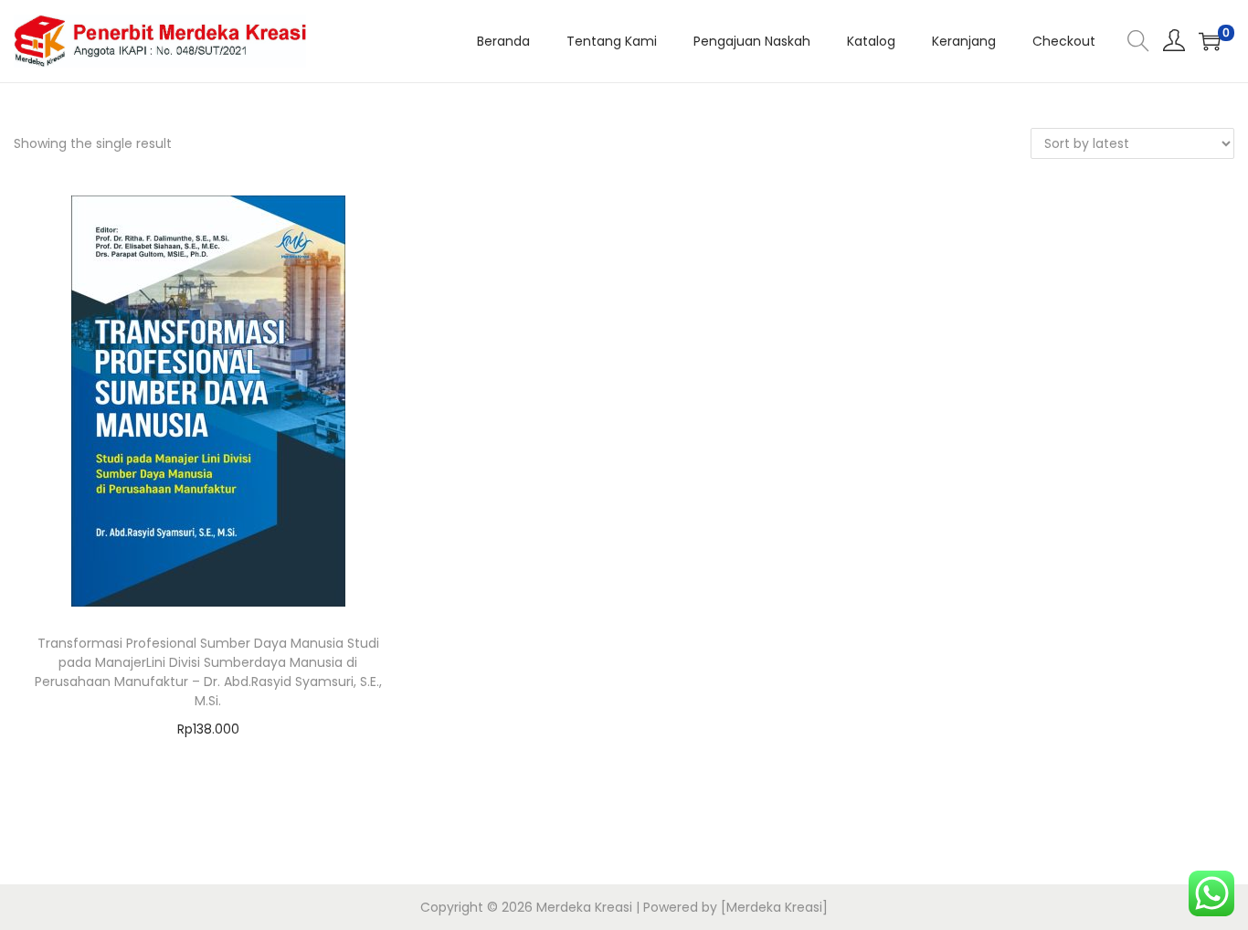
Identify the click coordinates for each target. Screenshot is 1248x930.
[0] (1210, 41)
